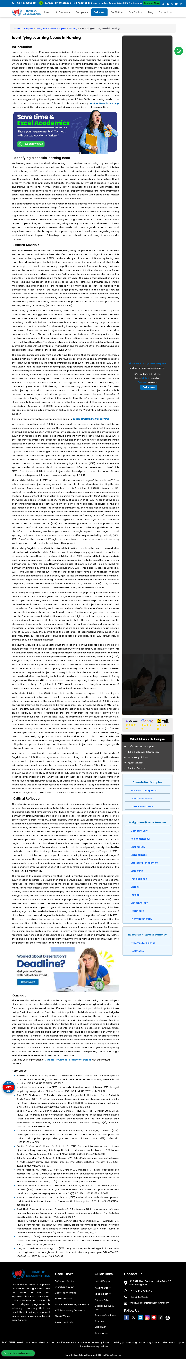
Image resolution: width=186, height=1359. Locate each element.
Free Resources (63, 1298)
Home (46, 12)
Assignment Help (64, 1321)
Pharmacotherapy (141, 919)
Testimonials (102, 1333)
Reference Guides (65, 1281)
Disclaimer (100, 1326)
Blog (150, 12)
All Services (62, 12)
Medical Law (138, 846)
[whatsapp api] (41, 3)
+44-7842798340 (140, 1290)
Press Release (139, 878)
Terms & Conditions (105, 1315)
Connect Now (151, 3)
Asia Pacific (102, 1288)
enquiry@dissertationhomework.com (149, 1302)
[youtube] (176, 3)
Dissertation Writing (65, 1292)
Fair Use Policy (102, 1300)
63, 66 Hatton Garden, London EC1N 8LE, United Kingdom (150, 1283)
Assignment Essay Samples (51, 28)
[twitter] (163, 3)
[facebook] (159, 3)
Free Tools (135, 12)
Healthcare (137, 911)
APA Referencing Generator (70, 1310)
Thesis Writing (62, 1316)
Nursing (73, 28)
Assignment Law (140, 838)
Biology (135, 886)
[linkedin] (168, 3)
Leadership (137, 870)
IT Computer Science (143, 943)
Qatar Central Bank (142, 806)
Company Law (139, 830)
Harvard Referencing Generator (72, 1304)
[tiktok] (181, 3)
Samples (81, 12)
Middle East (102, 1294)
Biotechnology (139, 902)
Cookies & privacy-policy (105, 1307)
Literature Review (64, 1286)
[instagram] (172, 3)
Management (139, 854)
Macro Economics (141, 798)
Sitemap (99, 1320)
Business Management (144, 790)
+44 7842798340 (82, 3)
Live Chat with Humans (19, 1353)
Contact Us (165, 12)
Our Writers (117, 12)
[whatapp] (178, 51)
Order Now (99, 12)
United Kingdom (103, 1281)
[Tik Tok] (167, 1317)
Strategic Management (144, 862)
